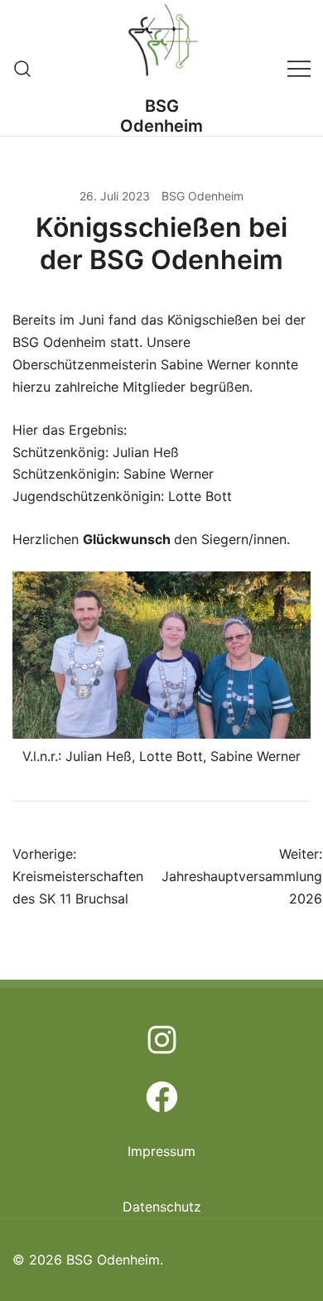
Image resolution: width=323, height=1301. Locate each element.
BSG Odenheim (161, 116)
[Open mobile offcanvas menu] (299, 68)
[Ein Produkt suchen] (22, 67)
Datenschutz (162, 1206)
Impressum (161, 1151)
